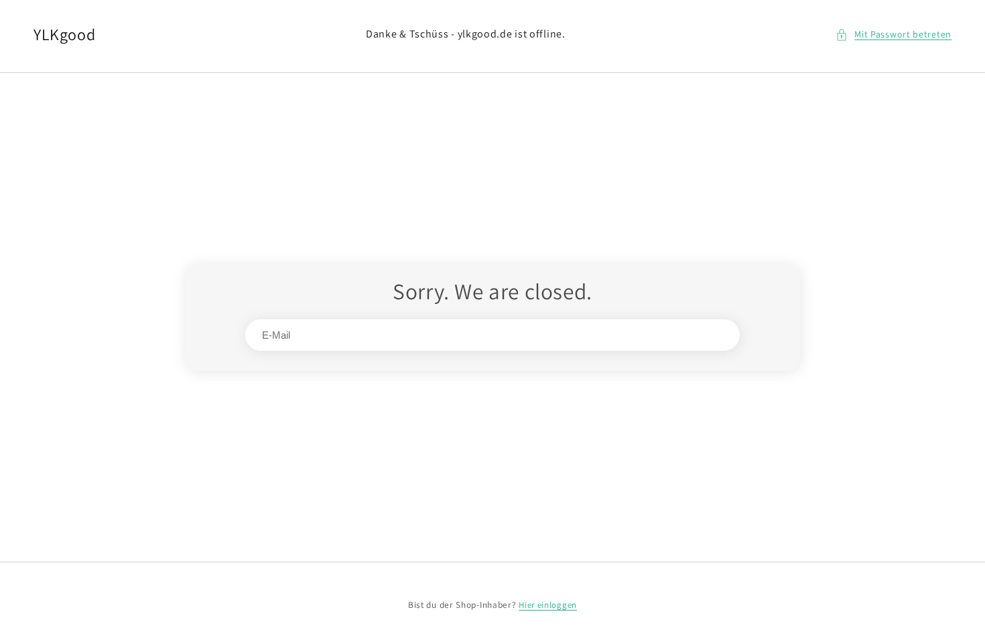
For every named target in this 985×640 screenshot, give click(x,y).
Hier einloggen (548, 605)
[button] (893, 34)
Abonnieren (691, 335)
